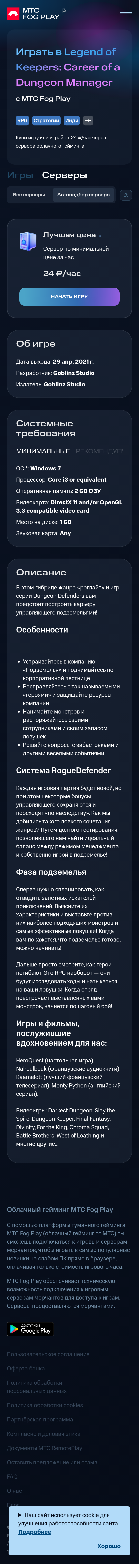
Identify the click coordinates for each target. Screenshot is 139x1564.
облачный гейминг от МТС (79, 1233)
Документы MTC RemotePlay (44, 1448)
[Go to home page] (60, 14)
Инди (71, 120)
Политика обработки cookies (45, 1405)
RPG (22, 120)
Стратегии (46, 120)
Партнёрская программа (40, 1419)
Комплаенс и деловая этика (44, 1434)
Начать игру (69, 297)
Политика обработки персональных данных (37, 1387)
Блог (13, 1505)
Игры (20, 175)
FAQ (12, 1477)
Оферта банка (26, 1368)
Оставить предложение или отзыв (52, 1462)
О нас (14, 1491)
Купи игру (27, 138)
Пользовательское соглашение (48, 1354)
